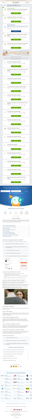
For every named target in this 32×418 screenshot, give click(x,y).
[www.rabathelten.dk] (19, 409)
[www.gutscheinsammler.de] (14, 409)
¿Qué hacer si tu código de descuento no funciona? (9, 229)
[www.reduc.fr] (16, 409)
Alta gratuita (26, 191)
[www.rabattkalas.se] (17, 409)
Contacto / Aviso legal (23, 406)
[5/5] (21, 366)
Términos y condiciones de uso (17, 406)
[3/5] (16, 366)
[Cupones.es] (16, 2)
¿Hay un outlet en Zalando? (6, 230)
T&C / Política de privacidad (19, 193)
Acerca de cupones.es (8, 406)
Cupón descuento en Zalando (22, 403)
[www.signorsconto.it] (21, 409)
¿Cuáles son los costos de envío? (7, 236)
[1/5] (11, 366)
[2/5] (13, 366)
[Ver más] (28, 52)
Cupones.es (11, 403)
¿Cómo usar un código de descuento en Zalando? (9, 225)
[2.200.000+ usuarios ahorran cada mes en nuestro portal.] (16, 53)
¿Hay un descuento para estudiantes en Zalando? (9, 233)
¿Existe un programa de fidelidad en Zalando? (8, 232)
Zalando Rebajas (9, 314)
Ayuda (12, 406)
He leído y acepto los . (16, 193)
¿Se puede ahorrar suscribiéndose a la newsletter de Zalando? (10, 234)
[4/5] (18, 366)
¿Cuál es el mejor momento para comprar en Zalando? (9, 226)
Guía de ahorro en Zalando (6, 228)
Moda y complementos (15, 403)
